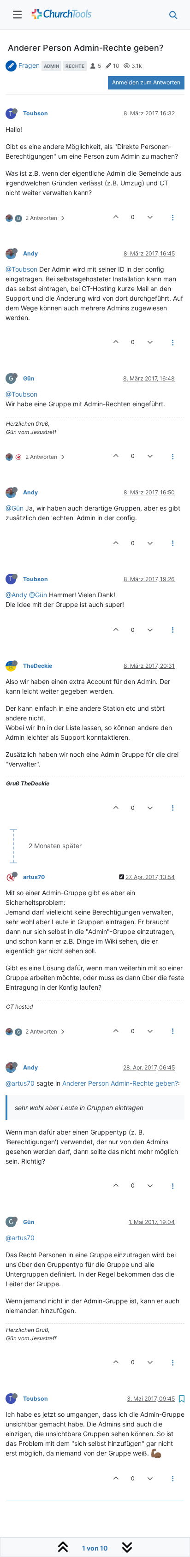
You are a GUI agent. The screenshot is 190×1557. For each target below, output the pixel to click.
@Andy (16, 595)
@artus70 (20, 1083)
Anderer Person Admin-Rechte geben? (120, 1083)
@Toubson (21, 269)
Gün (29, 378)
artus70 (34, 877)
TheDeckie (37, 665)
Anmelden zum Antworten (146, 82)
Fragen (29, 65)
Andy (30, 253)
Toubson (35, 113)
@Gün (15, 508)
